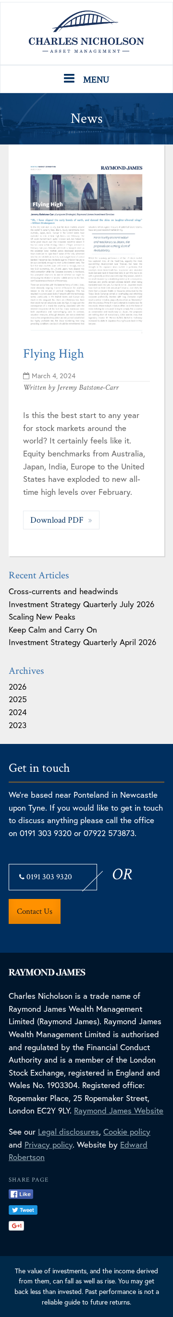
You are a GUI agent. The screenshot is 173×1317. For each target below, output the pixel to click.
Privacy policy (49, 1144)
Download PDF (58, 520)
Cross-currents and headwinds (63, 591)
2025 (18, 699)
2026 (17, 686)
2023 (17, 724)
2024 (18, 712)
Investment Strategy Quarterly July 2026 (81, 604)
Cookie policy (126, 1131)
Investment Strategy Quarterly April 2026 (82, 641)
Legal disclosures (68, 1131)
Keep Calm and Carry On (53, 629)
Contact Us (34, 911)
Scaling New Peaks (42, 616)
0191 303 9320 (48, 877)
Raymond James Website (118, 1110)
